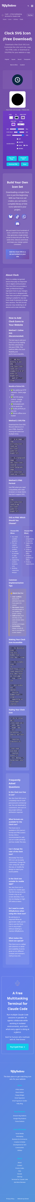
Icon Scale (10, 132)
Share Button (20, 1092)
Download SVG (23, 158)
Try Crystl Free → (17, 1047)
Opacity (9, 135)
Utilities (15, 19)
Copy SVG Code (12, 158)
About (20, 1162)
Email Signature (20, 1098)
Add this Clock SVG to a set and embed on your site (17, 254)
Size (8, 129)
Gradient (22, 65)
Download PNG (13, 164)
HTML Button (20, 1089)
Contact (19, 1165)
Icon (10, 114)
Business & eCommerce (19, 1139)
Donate (19, 1174)
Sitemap (19, 1177)
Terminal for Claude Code (20, 1179)
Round (19, 59)
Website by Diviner (23, 1199)
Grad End (13, 121)
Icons (9, 19)
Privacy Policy (10, 1199)
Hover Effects (10, 143)
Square (13, 59)
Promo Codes (19, 1168)
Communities (19, 1147)
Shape (21, 122)
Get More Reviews (19, 1182)
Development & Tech (19, 1145)
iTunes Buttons (19, 1121)
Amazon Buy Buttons (19, 1116)
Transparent (27, 59)
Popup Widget (19, 1095)
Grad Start (23, 114)
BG (16, 114)
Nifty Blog (20, 1103)
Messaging (19, 1136)
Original (7, 59)
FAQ (19, 1171)
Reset (24, 164)
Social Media (20, 1133)
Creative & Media (19, 1142)
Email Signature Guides (19, 1101)
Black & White (14, 65)
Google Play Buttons (19, 1118)
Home (4, 19)
